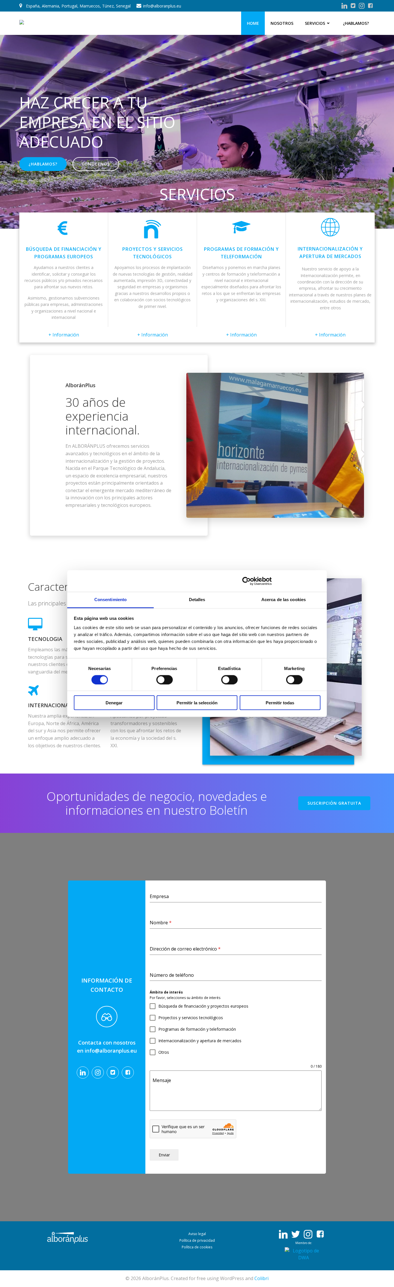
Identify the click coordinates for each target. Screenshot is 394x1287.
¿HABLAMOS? (356, 23)
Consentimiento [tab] (110, 599)
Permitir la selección (197, 702)
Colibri (261, 1278)
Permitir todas (280, 702)
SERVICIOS (315, 23)
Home (253, 23)
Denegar (114, 702)
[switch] (164, 679)
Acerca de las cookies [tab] (283, 599)
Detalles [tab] (197, 599)
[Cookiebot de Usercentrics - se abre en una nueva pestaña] (246, 581)
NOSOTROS (282, 23)
